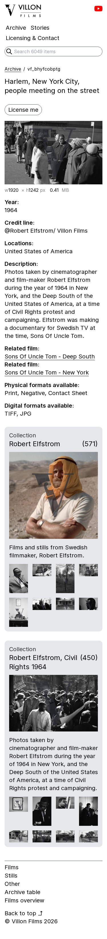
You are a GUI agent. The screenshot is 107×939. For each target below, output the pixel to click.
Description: (21, 263)
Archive (13, 69)
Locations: (19, 243)
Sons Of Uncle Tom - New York (47, 372)
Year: (12, 202)
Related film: (22, 348)
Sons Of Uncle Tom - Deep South (50, 356)
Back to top (24, 913)
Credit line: (20, 222)
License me (23, 109)
